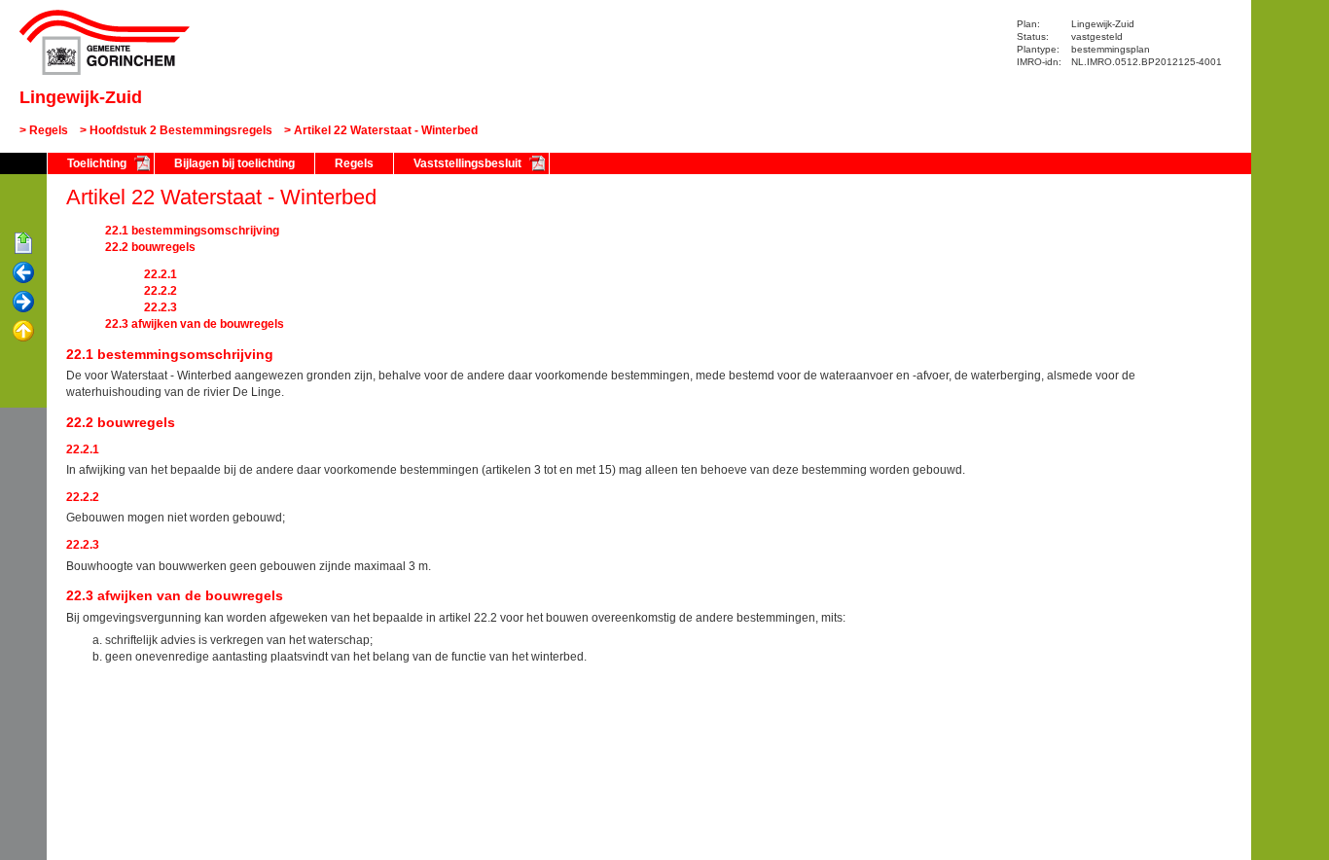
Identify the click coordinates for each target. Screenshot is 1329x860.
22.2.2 (160, 291)
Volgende (23, 302)
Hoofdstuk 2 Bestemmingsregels (181, 130)
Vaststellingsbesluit (467, 163)
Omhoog (23, 331)
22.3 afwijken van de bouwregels (194, 324)
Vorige (23, 273)
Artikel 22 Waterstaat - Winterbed (386, 130)
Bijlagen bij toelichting (234, 163)
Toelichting (96, 163)
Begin (23, 244)
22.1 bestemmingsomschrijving (192, 230)
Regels (48, 130)
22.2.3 (160, 307)
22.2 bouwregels (150, 247)
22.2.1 (160, 274)
